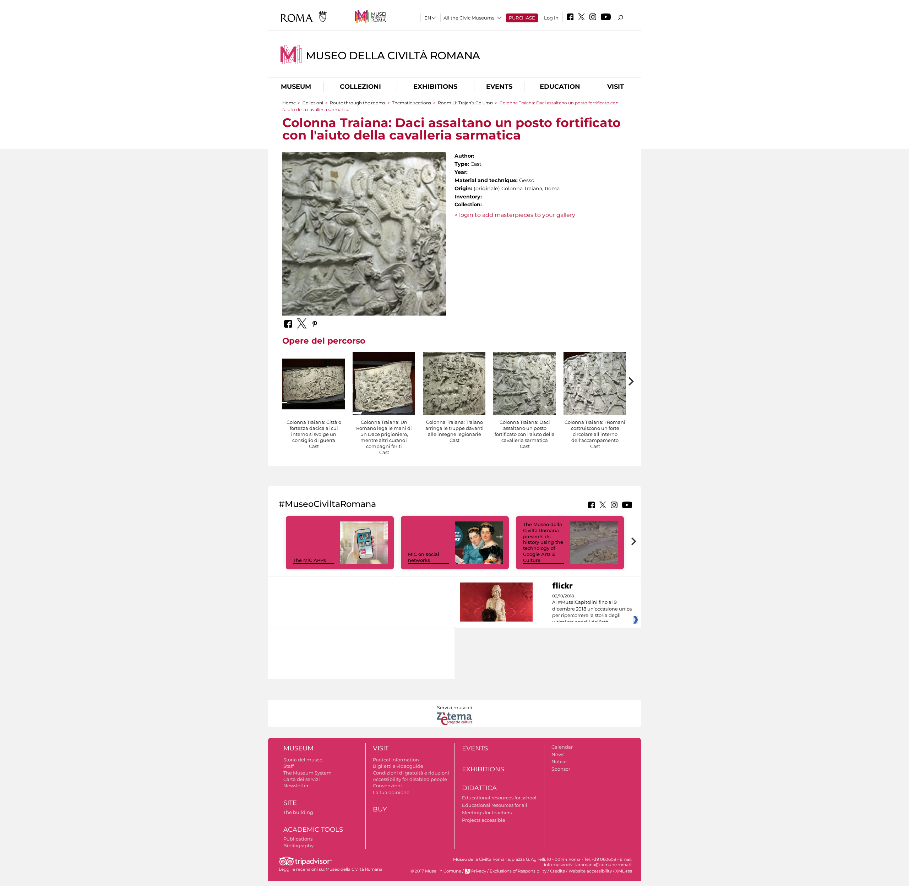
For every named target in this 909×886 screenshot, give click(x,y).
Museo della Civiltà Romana (393, 55)
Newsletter (296, 785)
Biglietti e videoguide (398, 766)
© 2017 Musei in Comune (435, 871)
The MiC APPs (309, 560)
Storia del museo (302, 759)
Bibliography (298, 845)
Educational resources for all (494, 805)
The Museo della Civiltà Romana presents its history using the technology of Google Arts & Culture (543, 542)
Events (499, 87)
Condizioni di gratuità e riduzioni (411, 773)
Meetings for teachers (487, 812)
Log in (551, 18)
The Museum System (307, 773)
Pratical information (396, 759)
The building (298, 812)
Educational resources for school (499, 797)
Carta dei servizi (301, 779)
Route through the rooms (357, 102)
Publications (297, 839)
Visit (615, 87)
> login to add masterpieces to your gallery (514, 215)
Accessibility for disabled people (410, 779)
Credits (557, 871)
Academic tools (313, 829)
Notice (559, 761)
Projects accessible (483, 820)
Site (290, 803)
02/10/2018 (592, 609)
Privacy (478, 871)
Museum (296, 87)
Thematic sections (412, 102)
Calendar (562, 747)
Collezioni (360, 87)
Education (560, 87)
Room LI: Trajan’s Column (466, 102)
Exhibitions (435, 87)
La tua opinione (391, 792)
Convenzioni (387, 785)
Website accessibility (590, 871)
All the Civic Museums (468, 18)
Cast (314, 446)
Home (289, 102)
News (557, 754)
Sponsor (560, 769)
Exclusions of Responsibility (518, 871)
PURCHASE (522, 18)
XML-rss (623, 871)
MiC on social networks (423, 557)
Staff (288, 766)
